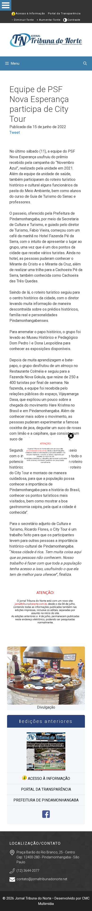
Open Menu (5, 5)
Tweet (14, 132)
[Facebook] (46, 816)
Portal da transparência (46, 789)
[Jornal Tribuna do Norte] (46, 39)
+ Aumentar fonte (48, 19)
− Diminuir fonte (23, 19)
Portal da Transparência (64, 13)
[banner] (46, 636)
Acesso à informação (48, 778)
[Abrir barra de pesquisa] (85, 63)
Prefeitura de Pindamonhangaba (46, 800)
